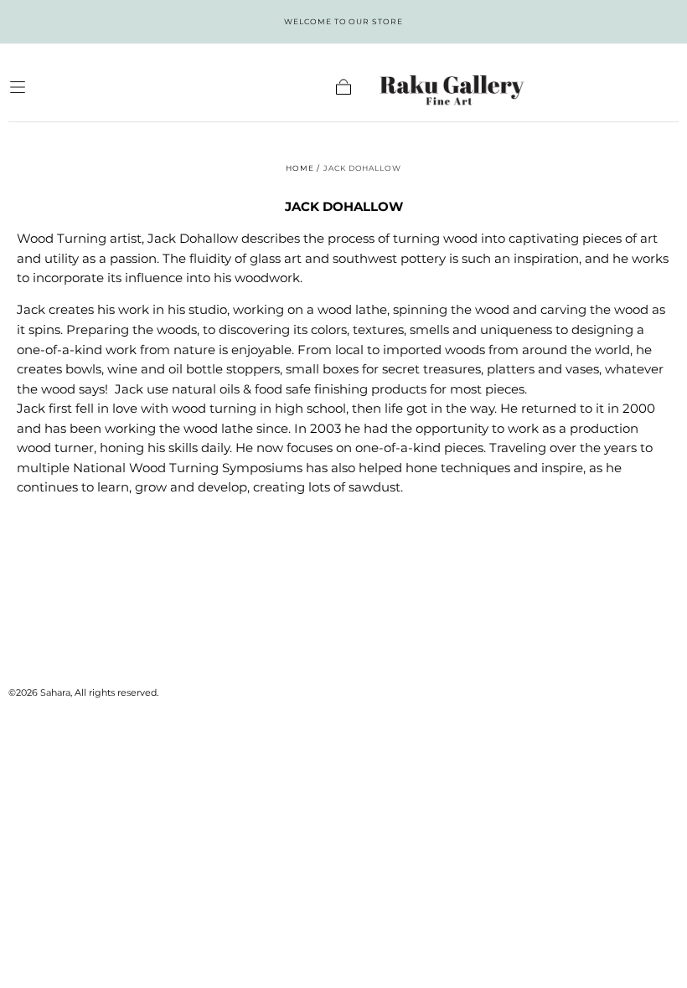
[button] (17, 87)
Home (300, 167)
